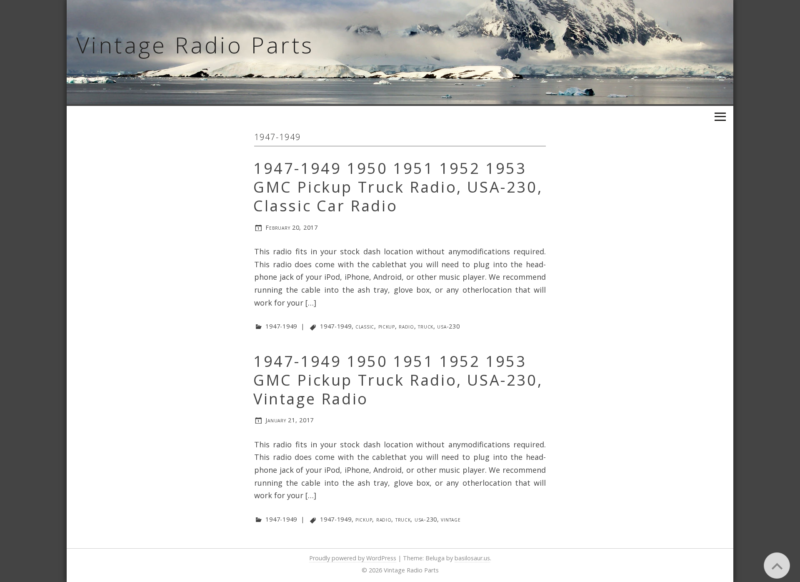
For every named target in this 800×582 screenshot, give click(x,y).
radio (406, 326)
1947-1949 (281, 326)
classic (364, 326)
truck (425, 326)
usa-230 (448, 326)
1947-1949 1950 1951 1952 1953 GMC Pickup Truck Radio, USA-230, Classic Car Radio (397, 187)
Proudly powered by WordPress (352, 558)
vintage (450, 519)
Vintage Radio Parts (195, 44)
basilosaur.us (472, 558)
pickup (386, 326)
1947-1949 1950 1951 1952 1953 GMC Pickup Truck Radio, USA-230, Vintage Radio (397, 380)
